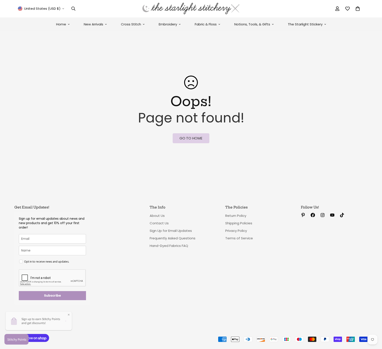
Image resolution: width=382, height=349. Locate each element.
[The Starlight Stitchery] (191, 8)
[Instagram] (322, 215)
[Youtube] (332, 215)
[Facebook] (313, 215)
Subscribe (52, 295)
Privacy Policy (236, 230)
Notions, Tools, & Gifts (252, 24)
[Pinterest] (303, 215)
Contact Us (159, 223)
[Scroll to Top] (373, 325)
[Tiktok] (342, 215)
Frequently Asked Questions (172, 238)
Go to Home (191, 138)
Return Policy (235, 215)
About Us (157, 215)
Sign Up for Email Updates (171, 230)
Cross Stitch (131, 24)
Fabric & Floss (206, 24)
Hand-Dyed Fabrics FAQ (169, 245)
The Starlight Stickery (305, 24)
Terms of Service (239, 238)
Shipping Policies (238, 223)
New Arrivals (93, 24)
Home (61, 24)
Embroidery (168, 24)
